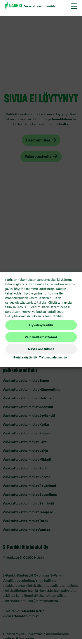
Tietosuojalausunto (53, 357)
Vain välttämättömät (41, 337)
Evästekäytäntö (25, 357)
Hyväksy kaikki (41, 325)
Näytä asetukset (41, 349)
